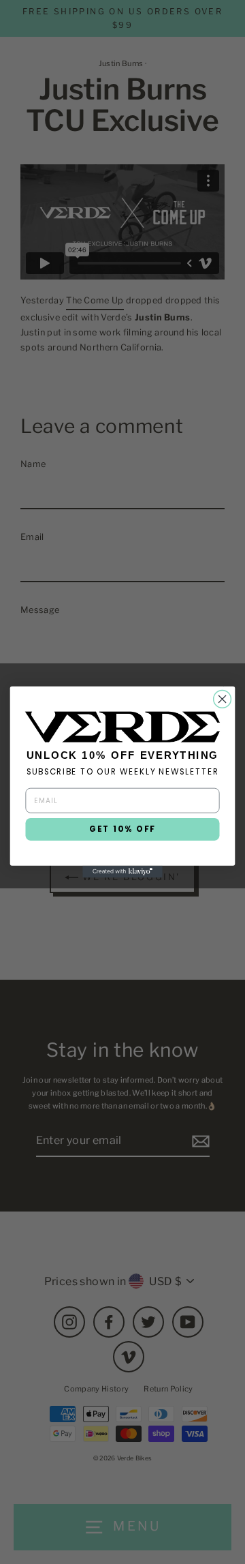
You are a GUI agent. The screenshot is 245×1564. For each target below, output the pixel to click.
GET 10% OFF (122, 829)
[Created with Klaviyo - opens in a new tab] (122, 872)
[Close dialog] (222, 699)
